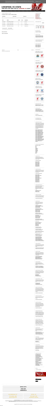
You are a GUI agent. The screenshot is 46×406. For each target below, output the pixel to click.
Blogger (31, 404)
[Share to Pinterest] (11, 28)
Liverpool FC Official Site (38, 369)
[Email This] (8, 28)
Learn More (37, 1)
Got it (40, 1)
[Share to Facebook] (10, 28)
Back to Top (1, 405)
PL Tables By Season (35, 401)
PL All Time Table (22, 401)
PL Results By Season (30, 401)
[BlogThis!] (9, 28)
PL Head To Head (18, 401)
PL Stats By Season (26, 401)
